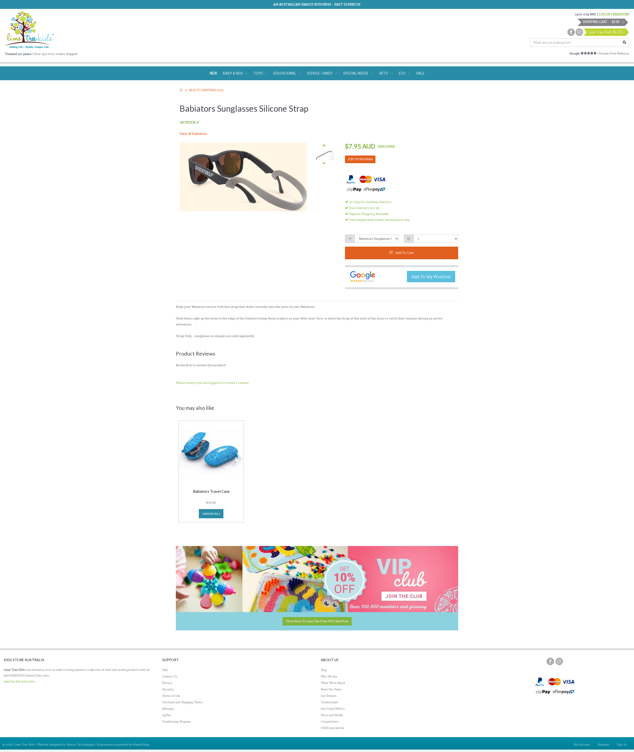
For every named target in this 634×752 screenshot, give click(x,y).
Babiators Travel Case (211, 491)
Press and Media (332, 715)
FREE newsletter (332, 728)
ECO (402, 73)
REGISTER (621, 14)
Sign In (622, 744)
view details (211, 513)
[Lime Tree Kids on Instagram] (559, 661)
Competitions (330, 721)
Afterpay (168, 708)
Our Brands (328, 696)
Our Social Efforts (332, 708)
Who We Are (329, 676)
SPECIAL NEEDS (355, 73)
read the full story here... (20, 681)
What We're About (333, 683)
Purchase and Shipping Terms (182, 702)
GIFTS (383, 73)
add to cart (405, 253)
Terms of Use (171, 696)
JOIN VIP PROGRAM (360, 159)
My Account (582, 744)
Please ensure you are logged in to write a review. (212, 383)
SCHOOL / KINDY (320, 73)
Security (168, 689)
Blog (324, 670)
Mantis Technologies (80, 744)
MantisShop (141, 744)
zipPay (166, 715)
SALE (420, 73)
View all (193, 134)
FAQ (165, 670)
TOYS (258, 73)
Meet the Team (331, 689)
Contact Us (169, 676)
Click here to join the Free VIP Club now (317, 621)
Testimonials (329, 702)
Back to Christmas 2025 (206, 90)
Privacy (167, 683)
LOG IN (604, 14)
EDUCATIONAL (284, 73)
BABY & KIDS (233, 73)
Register (603, 744)
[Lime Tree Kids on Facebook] (550, 661)
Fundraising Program (176, 721)
